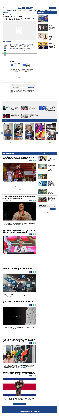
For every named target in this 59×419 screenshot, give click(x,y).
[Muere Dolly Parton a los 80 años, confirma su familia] (19, 316)
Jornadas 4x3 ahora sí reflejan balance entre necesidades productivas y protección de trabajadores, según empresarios (51, 168)
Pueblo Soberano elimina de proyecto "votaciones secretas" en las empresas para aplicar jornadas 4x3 (51, 184)
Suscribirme (31, 87)
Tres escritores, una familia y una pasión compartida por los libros (52, 28)
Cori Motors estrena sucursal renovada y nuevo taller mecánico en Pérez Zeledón (33, 107)
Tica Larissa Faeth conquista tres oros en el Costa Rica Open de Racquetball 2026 (19, 197)
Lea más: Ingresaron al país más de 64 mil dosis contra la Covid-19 (20, 94)
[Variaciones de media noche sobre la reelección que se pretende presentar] (24, 65)
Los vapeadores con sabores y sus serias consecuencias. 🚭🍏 (40, 142)
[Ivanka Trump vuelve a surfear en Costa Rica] (42, 176)
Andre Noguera (6, 160)
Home (4, 12)
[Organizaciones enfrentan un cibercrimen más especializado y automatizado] (19, 283)
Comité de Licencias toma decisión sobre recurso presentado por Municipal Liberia (51, 192)
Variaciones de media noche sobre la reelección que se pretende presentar (29, 65)
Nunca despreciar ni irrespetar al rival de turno (15, 115)
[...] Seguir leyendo (22, 186)
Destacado (51, 33)
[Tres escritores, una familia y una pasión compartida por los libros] (43, 27)
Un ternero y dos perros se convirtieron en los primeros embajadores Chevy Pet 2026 (51, 200)
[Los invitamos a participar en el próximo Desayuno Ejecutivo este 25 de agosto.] (29, 131)
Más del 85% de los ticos (14, 44)
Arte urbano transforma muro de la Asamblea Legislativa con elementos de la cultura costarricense (52, 19)
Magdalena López (8, 41)
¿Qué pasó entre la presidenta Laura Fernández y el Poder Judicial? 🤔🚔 (51, 142)
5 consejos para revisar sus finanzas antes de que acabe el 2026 (33, 115)
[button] (52, 8)
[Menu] (4, 7)
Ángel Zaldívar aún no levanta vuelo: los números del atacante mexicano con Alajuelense (19, 157)
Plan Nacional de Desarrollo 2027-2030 (23, 256)
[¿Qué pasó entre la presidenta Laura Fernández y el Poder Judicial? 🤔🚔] (51, 131)
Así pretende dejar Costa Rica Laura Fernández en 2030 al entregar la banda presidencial (19, 231)
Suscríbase (40, 407)
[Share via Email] (5, 54)
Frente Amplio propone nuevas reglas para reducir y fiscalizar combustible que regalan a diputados (19, 340)
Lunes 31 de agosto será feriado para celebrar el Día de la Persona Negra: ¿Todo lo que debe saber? (19, 373)
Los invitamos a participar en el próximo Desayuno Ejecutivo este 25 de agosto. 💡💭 (29, 142)
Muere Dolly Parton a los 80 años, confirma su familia (18, 302)
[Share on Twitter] (5, 50)
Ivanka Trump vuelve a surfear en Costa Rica (51, 176)
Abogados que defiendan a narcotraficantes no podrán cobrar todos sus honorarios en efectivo (52, 37)
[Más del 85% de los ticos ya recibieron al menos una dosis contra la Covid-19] (19, 30)
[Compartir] (5, 55)
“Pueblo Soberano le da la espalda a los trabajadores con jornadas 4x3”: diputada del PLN (51, 159)
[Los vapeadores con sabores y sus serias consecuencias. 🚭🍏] (40, 131)
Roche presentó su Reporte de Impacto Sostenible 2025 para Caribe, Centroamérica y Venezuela (7, 142)
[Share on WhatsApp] (5, 52)
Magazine (50, 16)
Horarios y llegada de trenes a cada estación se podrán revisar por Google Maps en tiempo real (15, 108)
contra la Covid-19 (31, 44)
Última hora (6, 12)
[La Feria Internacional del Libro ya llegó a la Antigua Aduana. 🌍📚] (18, 131)
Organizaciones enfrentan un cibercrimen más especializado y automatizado (18, 269)
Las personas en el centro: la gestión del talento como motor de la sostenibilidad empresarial (17, 65)
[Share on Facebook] (5, 48)
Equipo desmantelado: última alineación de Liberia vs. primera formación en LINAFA (52, 46)
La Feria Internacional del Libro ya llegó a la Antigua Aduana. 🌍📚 (18, 142)
